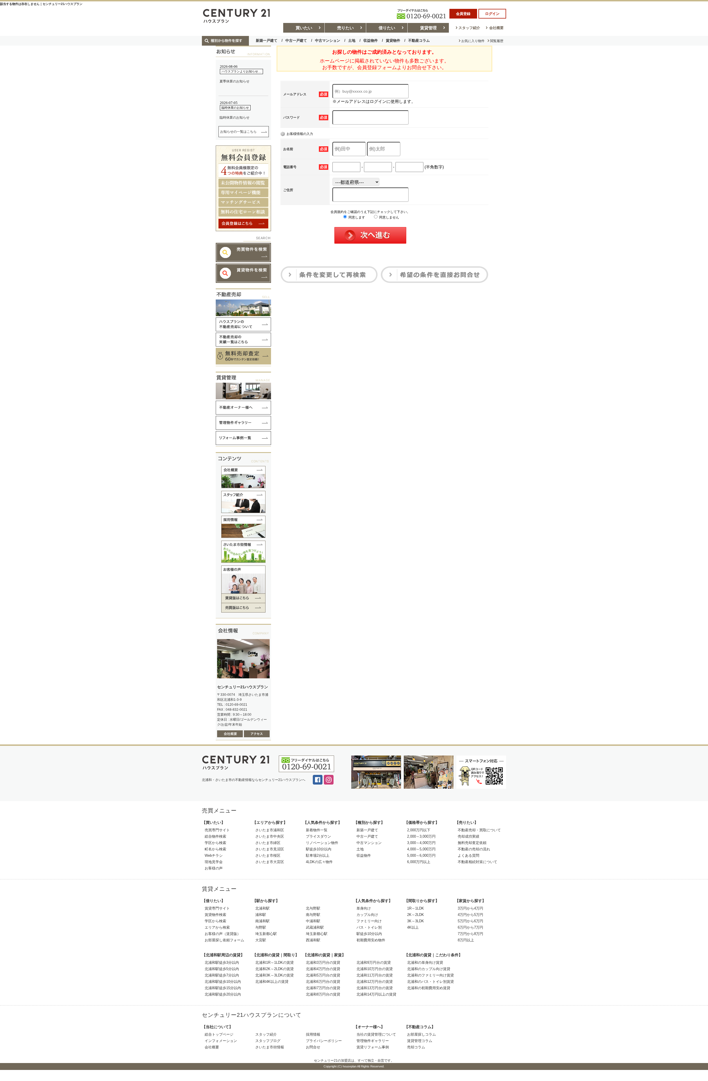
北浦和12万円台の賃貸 (374, 982)
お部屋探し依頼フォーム (224, 940)
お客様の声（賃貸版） (223, 934)
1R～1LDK (415, 908)
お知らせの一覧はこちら (238, 132)
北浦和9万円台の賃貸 (373, 962)
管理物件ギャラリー (372, 1041)
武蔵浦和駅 (315, 927)
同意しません (388, 217)
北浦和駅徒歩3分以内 (222, 962)
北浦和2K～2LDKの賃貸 (274, 969)
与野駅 (260, 927)
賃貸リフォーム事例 (372, 1047)
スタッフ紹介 (469, 28)
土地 (351, 40)
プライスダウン (318, 836)
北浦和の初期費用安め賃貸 (428, 988)
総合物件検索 (215, 836)
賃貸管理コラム (419, 1041)
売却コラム (416, 1047)
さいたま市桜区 (267, 855)
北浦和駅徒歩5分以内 (222, 969)
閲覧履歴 (496, 41)
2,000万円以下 (418, 830)
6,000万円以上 (418, 862)
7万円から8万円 (470, 934)
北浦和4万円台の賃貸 (323, 969)
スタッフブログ (267, 1041)
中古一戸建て (296, 40)
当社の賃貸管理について (376, 1034)
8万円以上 (466, 940)
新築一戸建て (266, 40)
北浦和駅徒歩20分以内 (223, 994)
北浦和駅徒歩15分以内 (223, 988)
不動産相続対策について (477, 862)
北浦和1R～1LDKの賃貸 (274, 962)
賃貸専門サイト (217, 908)
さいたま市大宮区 (269, 862)
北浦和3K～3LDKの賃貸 (274, 975)
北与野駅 (313, 908)
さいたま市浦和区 (269, 830)
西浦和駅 (313, 940)
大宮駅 (260, 940)
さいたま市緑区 (267, 843)
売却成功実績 (468, 836)
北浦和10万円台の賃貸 (374, 969)
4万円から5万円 (470, 915)
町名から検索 (215, 849)
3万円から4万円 (470, 908)
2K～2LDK (415, 915)
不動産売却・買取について (479, 830)
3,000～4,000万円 (421, 843)
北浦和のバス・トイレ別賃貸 (430, 982)
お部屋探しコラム (421, 1034)
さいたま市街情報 (269, 1047)
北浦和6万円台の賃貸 (323, 982)
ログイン (492, 14)
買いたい (304, 27)
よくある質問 (468, 855)
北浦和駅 (262, 908)
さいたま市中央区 (269, 836)
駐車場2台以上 (317, 855)
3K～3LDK (415, 921)
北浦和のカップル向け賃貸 (428, 969)
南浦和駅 (262, 921)
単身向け (363, 908)
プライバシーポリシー (324, 1041)
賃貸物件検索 (215, 915)
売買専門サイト (217, 830)
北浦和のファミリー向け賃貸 (430, 975)
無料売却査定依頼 (472, 843)
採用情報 (313, 1034)
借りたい (387, 27)
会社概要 (496, 28)
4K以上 (413, 927)
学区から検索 (215, 843)
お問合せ (313, 1047)
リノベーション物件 (322, 843)
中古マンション (327, 40)
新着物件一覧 (316, 830)
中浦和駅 (313, 921)
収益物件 (370, 40)
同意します (356, 217)
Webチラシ (214, 855)
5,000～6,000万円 (421, 855)
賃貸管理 (428, 27)
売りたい (345, 27)
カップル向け (367, 915)
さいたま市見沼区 (269, 849)
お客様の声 (214, 868)
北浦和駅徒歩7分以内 (222, 975)
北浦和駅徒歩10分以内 (223, 982)
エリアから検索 (217, 927)
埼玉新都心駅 (266, 934)
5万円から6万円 (470, 921)
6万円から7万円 (470, 927)
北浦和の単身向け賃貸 (425, 962)
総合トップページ (219, 1034)
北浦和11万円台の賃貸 (374, 975)
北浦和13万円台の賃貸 (374, 988)
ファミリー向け (369, 921)
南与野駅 (313, 915)
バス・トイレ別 (369, 927)
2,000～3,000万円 (421, 836)
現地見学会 (214, 862)
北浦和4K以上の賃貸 (271, 982)
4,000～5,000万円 (421, 849)
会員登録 (463, 14)
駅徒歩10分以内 (318, 849)
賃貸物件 (393, 40)
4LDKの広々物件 (319, 862)
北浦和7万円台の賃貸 (323, 988)
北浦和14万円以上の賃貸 (376, 994)
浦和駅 (260, 915)
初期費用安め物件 (370, 940)
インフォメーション (221, 1041)
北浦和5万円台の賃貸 (323, 975)
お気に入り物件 (473, 41)
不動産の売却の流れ (474, 849)
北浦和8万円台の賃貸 (323, 994)
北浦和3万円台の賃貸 (323, 962)
